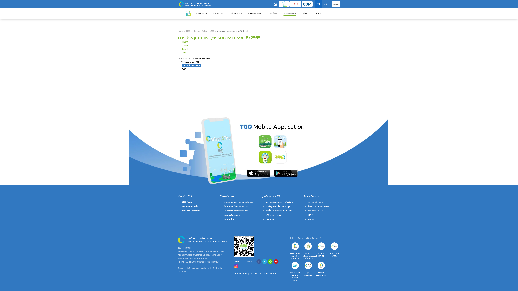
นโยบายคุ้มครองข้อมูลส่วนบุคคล (264, 273)
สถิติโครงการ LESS (273, 215)
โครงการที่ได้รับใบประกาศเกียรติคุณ (279, 202)
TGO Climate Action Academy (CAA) (295, 277)
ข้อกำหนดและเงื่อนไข (190, 206)
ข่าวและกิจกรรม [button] (290, 13)
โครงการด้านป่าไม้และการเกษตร (236, 206)
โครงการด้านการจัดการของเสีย (236, 210)
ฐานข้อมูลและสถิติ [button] (255, 13)
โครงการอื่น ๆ (229, 219)
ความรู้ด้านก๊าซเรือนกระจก (308, 274)
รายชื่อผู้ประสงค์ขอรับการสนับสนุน (279, 210)
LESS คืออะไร (187, 202)
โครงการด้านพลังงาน (232, 215)
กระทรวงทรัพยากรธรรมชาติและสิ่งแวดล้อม (310, 256)
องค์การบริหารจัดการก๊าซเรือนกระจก (295, 256)
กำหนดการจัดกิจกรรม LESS (318, 206)
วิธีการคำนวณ (227, 196)
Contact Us (239, 261)
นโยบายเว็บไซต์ (240, 273)
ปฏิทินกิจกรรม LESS (315, 210)
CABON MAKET (321, 254)
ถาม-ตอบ (318, 13)
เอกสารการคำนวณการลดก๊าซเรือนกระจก (240, 202)
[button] (336, 4)
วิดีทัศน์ (305, 13)
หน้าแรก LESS (201, 13)
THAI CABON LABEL (334, 254)
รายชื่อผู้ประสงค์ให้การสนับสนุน (278, 206)
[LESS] (188, 13)
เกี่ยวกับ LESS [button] (218, 13)
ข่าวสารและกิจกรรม (315, 202)
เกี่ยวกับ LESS (185, 196)
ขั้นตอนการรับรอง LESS (191, 210)
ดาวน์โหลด (273, 13)
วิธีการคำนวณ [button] (236, 13)
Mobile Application (321, 274)
